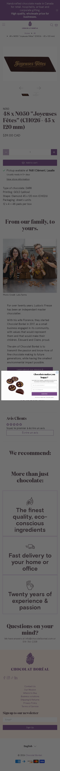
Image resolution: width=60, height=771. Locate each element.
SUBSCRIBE (44, 394)
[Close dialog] (57, 372)
